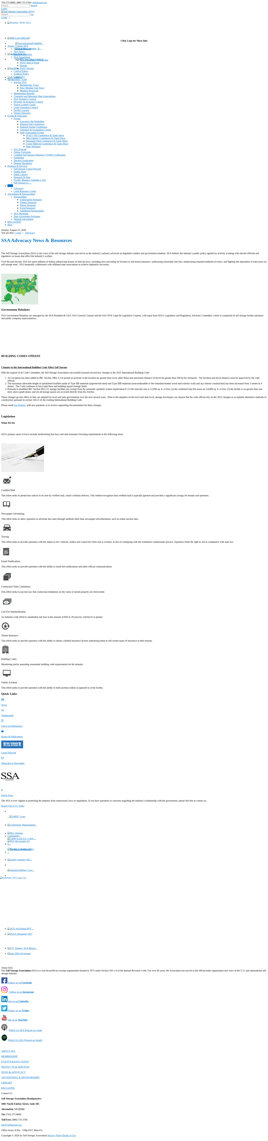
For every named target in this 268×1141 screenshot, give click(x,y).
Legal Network (8, 752)
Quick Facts (7, 795)
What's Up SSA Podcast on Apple (25, 1030)
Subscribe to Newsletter (13, 763)
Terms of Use (69, 1135)
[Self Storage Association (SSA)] (17, 11)
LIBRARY (6, 1082)
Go (32, 14)
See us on (17, 1020)
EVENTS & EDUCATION (15, 1061)
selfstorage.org (40, 2)
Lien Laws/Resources (11, 726)
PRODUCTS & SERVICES (15, 1067)
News (4, 705)
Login (4, 8)
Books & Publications (12, 736)
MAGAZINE (8, 1088)
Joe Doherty (20, 405)
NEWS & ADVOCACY (13, 1072)
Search (34, 5)
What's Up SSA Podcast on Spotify (25, 1040)
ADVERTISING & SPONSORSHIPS (20, 1077)
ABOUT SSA (8, 1051)
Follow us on (19, 982)
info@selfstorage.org (11, 1125)
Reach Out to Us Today (13, 806)
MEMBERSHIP (9, 1056)
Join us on (18, 1001)
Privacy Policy (55, 1135)
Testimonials (7, 715)
